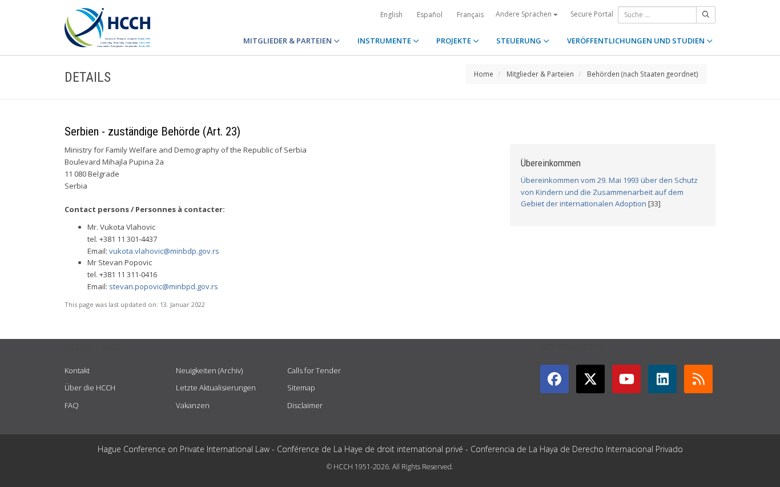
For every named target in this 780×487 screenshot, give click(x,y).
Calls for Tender (314, 370)
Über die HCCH (90, 387)
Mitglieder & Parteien (540, 73)
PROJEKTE (454, 40)
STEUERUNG (519, 40)
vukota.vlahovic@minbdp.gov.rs (164, 251)
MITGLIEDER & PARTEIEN (288, 40)
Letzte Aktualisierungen (216, 387)
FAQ (72, 405)
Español (430, 14)
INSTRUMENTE (385, 40)
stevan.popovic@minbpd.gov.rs (163, 286)
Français (470, 14)
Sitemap (301, 387)
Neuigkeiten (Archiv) (209, 370)
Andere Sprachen (524, 14)
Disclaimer (305, 405)
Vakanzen (193, 405)
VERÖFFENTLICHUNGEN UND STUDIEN (636, 40)
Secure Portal (591, 14)
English (391, 14)
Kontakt (77, 370)
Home (483, 73)
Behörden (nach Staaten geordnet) (642, 73)
